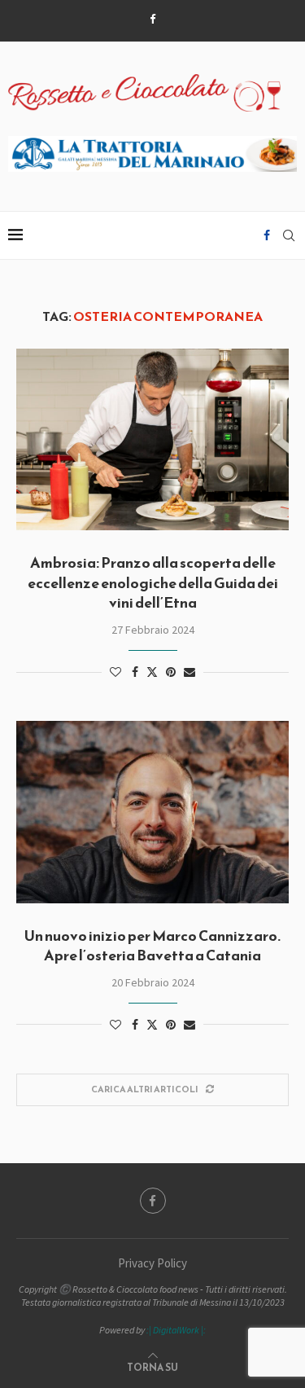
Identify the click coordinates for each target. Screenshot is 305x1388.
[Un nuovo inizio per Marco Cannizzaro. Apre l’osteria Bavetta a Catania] (152, 812)
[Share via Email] (189, 672)
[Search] (289, 235)
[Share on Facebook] (135, 672)
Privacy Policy (152, 1263)
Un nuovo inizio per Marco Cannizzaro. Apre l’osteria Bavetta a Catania (152, 945)
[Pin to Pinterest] (171, 672)
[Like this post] (115, 672)
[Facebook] (152, 19)
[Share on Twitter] (152, 672)
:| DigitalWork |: (176, 1330)
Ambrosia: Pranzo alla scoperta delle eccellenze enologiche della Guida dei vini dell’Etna (153, 582)
